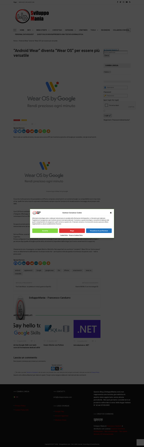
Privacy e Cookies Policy (76, 235)
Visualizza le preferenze (99, 231)
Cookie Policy (64, 235)
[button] (111, 213)
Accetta (45, 231)
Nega (72, 231)
